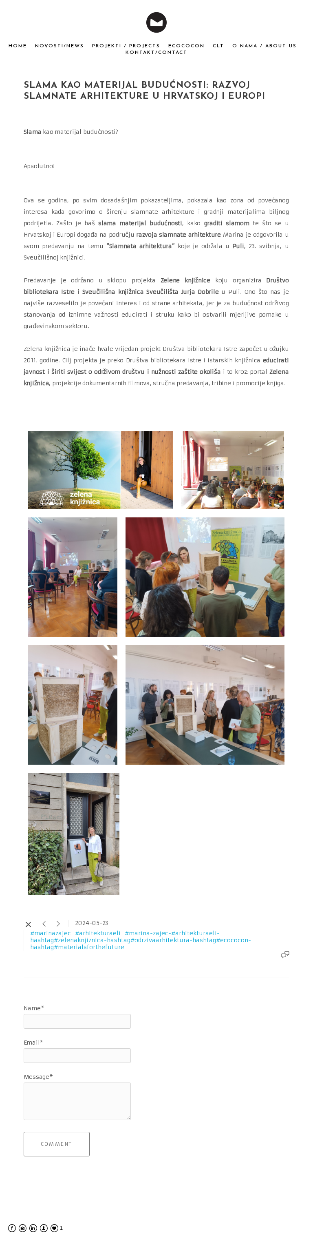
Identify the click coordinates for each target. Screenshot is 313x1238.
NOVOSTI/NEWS (59, 46)
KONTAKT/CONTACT (156, 52)
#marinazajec (50, 933)
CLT (218, 46)
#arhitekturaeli (98, 933)
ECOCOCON (186, 46)
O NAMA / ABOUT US (264, 46)
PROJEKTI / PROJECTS (126, 46)
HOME (18, 46)
